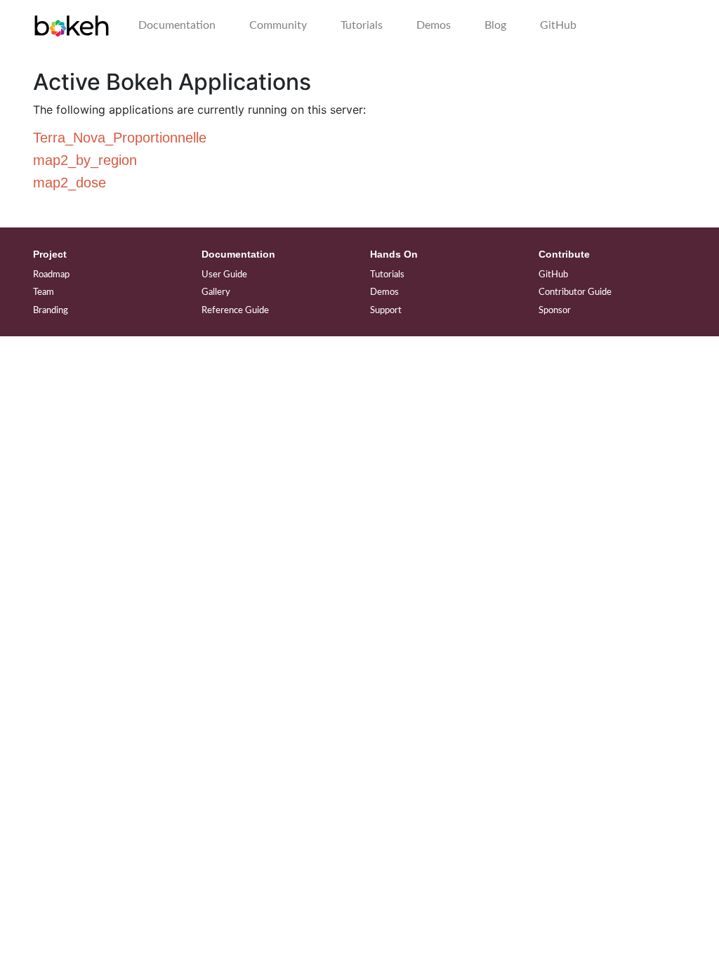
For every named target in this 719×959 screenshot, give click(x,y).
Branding (50, 310)
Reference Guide (235, 310)
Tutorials (362, 25)
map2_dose (69, 182)
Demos (433, 25)
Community (278, 25)
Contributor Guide (575, 292)
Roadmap (51, 274)
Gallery (216, 292)
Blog (495, 25)
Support (386, 310)
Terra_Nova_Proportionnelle (119, 137)
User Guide (224, 274)
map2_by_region (85, 160)
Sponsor (555, 310)
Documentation (177, 25)
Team (43, 292)
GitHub (558, 25)
